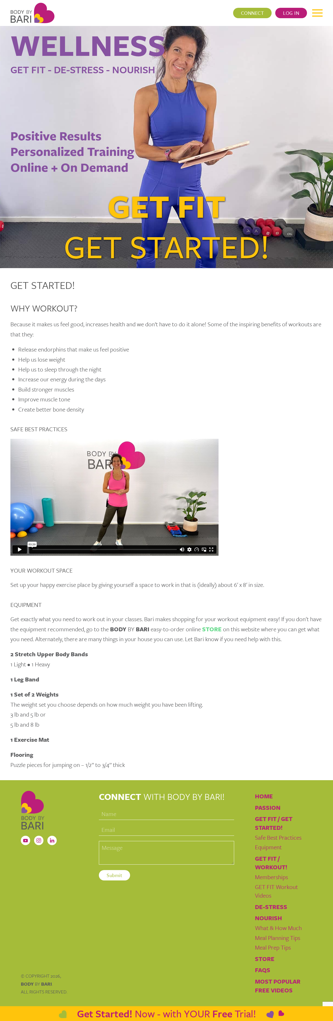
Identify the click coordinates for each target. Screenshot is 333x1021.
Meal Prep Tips (273, 947)
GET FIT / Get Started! (273, 823)
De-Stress (271, 907)
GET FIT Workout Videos (276, 891)
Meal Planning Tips (277, 937)
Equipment (268, 847)
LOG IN (291, 12)
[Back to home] (32, 13)
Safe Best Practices (278, 837)
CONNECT (252, 12)
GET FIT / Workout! (271, 863)
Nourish (268, 918)
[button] (317, 13)
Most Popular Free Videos (277, 986)
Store (264, 958)
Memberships (271, 877)
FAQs (262, 970)
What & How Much (278, 928)
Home (264, 796)
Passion (267, 807)
